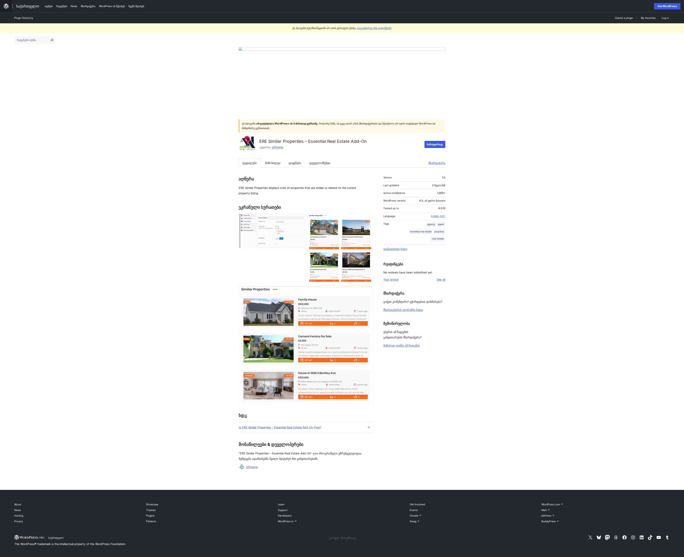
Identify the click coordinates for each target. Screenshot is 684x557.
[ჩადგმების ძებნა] (52, 40)
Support (282, 510)
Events (414, 510)
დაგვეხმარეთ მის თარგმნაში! (374, 28)
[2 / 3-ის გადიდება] (368, 218)
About (17, 504)
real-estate (438, 238)
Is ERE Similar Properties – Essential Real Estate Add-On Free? (280, 427)
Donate (415, 515)
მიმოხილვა (272, 163)
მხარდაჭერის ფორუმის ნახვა (403, 310)
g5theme (277, 147)
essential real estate (421, 231)
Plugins (150, 515)
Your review (391, 279)
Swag (414, 521)
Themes (151, 510)
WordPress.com (552, 504)
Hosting (18, 515)
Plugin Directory (23, 17)
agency (431, 224)
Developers (285, 515)
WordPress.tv (287, 521)
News (17, 510)
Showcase (152, 504)
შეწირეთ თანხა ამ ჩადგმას (401, 345)
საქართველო (56, 537)
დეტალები (249, 163)
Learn (281, 504)
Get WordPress (667, 6)
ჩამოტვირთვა (435, 144)
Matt (546, 510)
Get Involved (417, 504)
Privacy (18, 521)
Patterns (151, 521)
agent (441, 224)
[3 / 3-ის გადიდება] (368, 291)
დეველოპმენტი (319, 163)
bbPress (548, 515)
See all (441, 279)
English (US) (438, 216)
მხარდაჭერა (436, 163)
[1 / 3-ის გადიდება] (299, 218)
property (439, 231)
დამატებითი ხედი (395, 249)
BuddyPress (550, 521)
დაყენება (295, 163)
